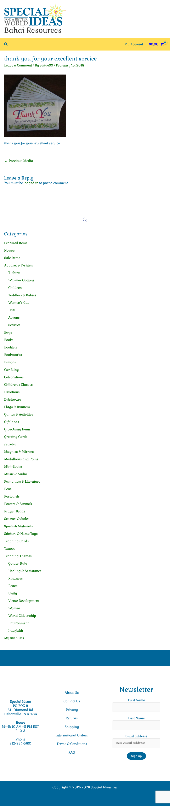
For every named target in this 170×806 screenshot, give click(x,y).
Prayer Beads (14, 511)
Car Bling (11, 369)
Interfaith (15, 630)
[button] (6, 44)
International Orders (72, 735)
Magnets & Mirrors (19, 451)
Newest (9, 250)
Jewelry (10, 444)
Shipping (72, 727)
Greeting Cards (16, 437)
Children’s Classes (18, 384)
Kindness (15, 578)
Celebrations (14, 377)
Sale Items (12, 258)
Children (15, 288)
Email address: (136, 736)
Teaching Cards (16, 541)
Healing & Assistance (24, 571)
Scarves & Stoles (16, 519)
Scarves (14, 325)
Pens (8, 489)
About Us (72, 692)
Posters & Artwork (18, 504)
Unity (12, 593)
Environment (18, 623)
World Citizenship (22, 615)
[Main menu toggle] (161, 18)
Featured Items (16, 243)
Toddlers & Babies (22, 295)
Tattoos (9, 548)
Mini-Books (13, 466)
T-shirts (14, 273)
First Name (136, 700)
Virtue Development (23, 601)
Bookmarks (13, 355)
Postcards (12, 496)
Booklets (10, 347)
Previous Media (19, 161)
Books (8, 340)
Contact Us (71, 701)
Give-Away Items (17, 429)
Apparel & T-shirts (18, 265)
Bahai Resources (33, 30)
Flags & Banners (17, 407)
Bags (8, 332)
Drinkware (12, 399)
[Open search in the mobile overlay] (85, 220)
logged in (31, 183)
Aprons (14, 317)
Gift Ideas (11, 422)
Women (14, 608)
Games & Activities (18, 414)
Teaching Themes (18, 556)
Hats (12, 310)
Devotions (12, 392)
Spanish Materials (18, 526)
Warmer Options (21, 280)
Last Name (136, 718)
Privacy (72, 709)
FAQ (71, 752)
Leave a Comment (18, 65)
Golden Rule (17, 563)
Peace (12, 586)
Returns (72, 718)
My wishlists (14, 638)
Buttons (10, 362)
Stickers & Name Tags (21, 533)
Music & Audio (15, 474)
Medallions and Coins (21, 459)
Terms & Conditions (72, 744)
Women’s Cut (18, 302)
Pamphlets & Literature (22, 481)
